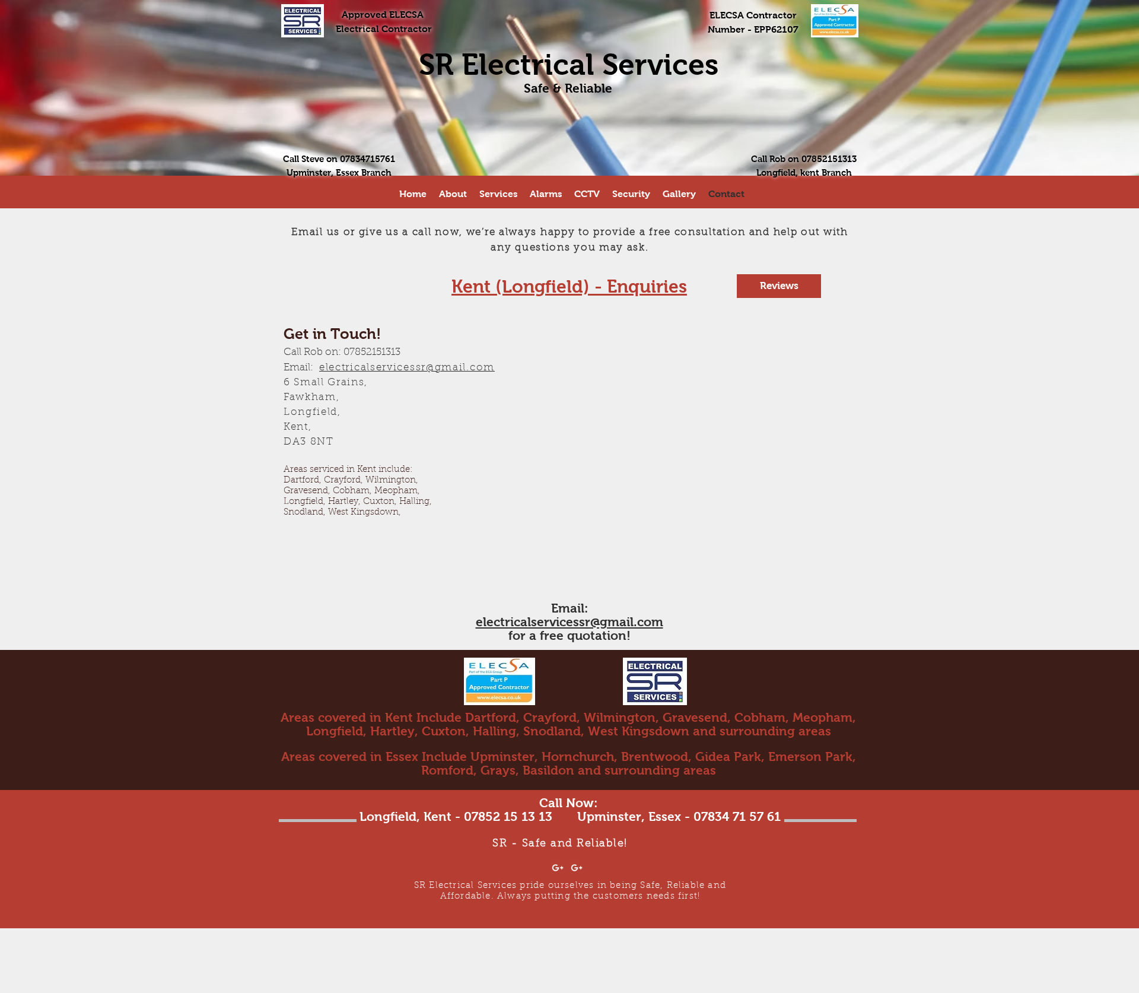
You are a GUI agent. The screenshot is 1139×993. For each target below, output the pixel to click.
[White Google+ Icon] (558, 868)
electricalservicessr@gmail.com (569, 622)
